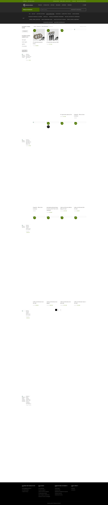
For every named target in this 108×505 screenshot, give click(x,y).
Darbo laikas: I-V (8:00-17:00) (65, 1)
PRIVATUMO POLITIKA (58, 494)
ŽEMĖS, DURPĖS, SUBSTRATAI (73, 19)
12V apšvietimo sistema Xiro (66, 114)
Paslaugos (58, 5)
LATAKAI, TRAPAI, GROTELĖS (34, 19)
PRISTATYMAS (57, 488)
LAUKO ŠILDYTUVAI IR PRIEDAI (60, 19)
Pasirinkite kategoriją (76, 9)
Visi (29, 13)
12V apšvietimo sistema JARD (53, 42)
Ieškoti (84, 9)
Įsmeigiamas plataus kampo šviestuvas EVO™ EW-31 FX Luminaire (52, 209)
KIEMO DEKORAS (75, 13)
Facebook (74, 1)
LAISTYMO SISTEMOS (41, 13)
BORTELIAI (45, 16)
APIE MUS (73, 488)
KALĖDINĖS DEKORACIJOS (59, 22)
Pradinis (40, 5)
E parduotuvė (46, 5)
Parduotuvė (39, 26)
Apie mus (52, 5)
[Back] (23, 18)
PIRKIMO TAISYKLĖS (58, 493)
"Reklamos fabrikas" (57, 503)
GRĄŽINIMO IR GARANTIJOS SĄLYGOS (61, 491)
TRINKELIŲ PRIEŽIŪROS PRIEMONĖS (56, 16)
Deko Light (24, 39)
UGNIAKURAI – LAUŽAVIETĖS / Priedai (63, 13)
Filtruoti (25, 31)
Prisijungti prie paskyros (81, 1)
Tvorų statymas (41, 488)
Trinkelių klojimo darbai (42, 493)
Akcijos (33, 13)
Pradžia (35, 26)
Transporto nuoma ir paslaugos (44, 496)
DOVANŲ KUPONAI (56, 1)
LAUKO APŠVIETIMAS (50, 13)
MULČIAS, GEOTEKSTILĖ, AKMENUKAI (72, 16)
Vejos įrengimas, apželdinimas (44, 494)
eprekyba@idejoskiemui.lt (26, 488)
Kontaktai (64, 5)
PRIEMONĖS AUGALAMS (48, 22)
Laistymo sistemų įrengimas (43, 491)
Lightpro (23, 44)
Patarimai (70, 5)
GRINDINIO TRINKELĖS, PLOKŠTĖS (35, 16)
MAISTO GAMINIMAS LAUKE (47, 19)
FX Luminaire (24, 46)
